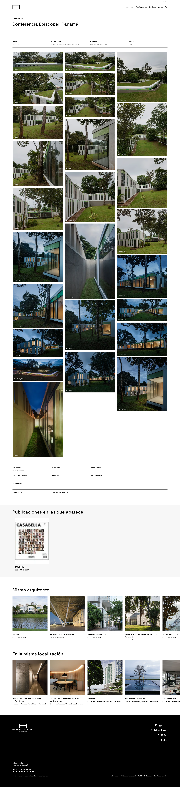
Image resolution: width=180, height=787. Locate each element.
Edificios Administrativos (99, 44)
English (165, 2)
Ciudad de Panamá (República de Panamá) (65, 44)
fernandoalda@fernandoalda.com (24, 771)
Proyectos (129, 7)
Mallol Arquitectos (18, 471)
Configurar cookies (161, 776)
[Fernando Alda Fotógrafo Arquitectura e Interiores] (16, 6)
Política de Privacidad (128, 776)
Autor (160, 7)
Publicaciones (141, 7)
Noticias (152, 7)
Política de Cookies (145, 776)
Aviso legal (114, 776)
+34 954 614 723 (25, 769)
